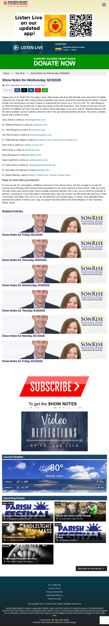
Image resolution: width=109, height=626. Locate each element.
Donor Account (54, 598)
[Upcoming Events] (27, 512)
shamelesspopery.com (40, 135)
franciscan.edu (38, 130)
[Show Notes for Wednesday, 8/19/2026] (54, 274)
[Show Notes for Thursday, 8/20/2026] (54, 248)
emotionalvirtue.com (38, 160)
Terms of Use (54, 588)
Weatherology (69, 622)
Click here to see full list (90, 568)
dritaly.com (44, 170)
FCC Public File (54, 584)
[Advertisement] (54, 26)
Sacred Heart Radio (38, 85)
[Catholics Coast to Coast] (61, 49)
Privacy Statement (54, 591)
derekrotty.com (32, 150)
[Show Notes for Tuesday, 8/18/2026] (54, 299)
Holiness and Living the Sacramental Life (57, 140)
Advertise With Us (54, 595)
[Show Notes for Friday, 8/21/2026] (54, 223)
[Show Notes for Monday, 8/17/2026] (54, 324)
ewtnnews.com (40, 125)
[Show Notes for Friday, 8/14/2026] (54, 350)
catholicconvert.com (33, 145)
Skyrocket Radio (61, 619)
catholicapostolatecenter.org (41, 165)
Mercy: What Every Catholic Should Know (50, 175)
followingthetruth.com (35, 120)
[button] (104, 5)
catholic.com (35, 155)
